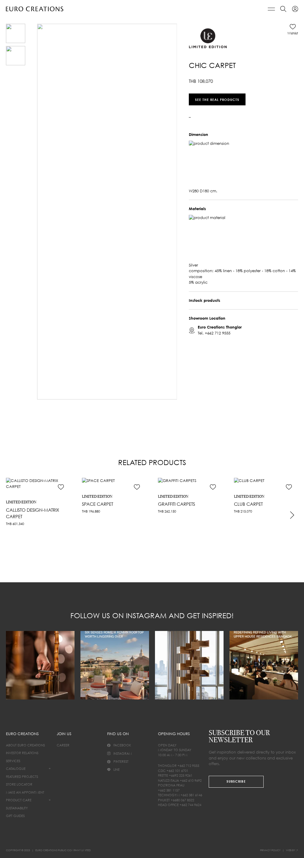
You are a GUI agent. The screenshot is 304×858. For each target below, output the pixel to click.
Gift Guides (15, 816)
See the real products (217, 99)
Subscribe (236, 781)
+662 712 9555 (217, 332)
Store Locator (19, 784)
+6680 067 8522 (182, 800)
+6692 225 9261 (180, 775)
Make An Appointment (25, 792)
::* (297, 850)
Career (63, 745)
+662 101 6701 (177, 771)
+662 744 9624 (190, 805)
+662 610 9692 (191, 780)
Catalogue (16, 768)
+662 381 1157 (169, 790)
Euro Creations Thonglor (220, 327)
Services (13, 761)
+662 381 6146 (191, 795)
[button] (292, 29)
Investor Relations (22, 753)
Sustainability (17, 808)
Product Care (18, 800)
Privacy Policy (270, 850)
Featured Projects (22, 776)
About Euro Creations (25, 745)
